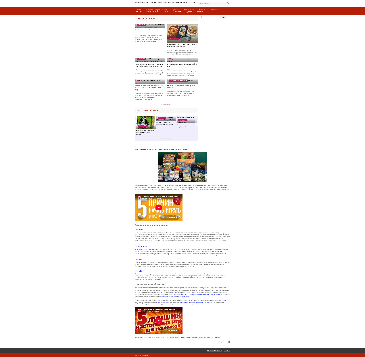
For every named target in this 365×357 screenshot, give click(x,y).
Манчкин (219, 294)
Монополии (218, 251)
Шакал (224, 300)
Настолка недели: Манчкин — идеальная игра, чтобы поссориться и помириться (149, 65)
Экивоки (200, 294)
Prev (136, 122)
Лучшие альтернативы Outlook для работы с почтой (182, 65)
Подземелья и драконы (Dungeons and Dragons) (194, 302)
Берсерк (173, 296)
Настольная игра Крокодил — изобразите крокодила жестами (145, 132)
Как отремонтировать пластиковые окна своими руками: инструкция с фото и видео (149, 88)
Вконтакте (192, 337)
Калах (183, 277)
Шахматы (140, 230)
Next (196, 122)
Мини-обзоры (141, 24)
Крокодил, (213, 294)
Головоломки (214, 10)
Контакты (227, 350)
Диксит (185, 294)
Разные (202, 10)
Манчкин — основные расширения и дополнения (164, 123)
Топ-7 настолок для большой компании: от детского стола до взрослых (150, 31)
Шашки (138, 259)
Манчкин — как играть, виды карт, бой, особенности (185, 126)
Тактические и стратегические (156, 10)
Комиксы (166, 12)
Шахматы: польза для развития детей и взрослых (181, 87)
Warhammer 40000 (163, 302)
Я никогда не (193, 294)
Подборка (188, 12)
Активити (206, 294)
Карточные (175, 10)
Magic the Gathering (183, 296)
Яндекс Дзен (185, 337)
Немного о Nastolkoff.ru (214, 350)
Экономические (152, 12)
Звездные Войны (165, 296)
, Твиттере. (216, 337)
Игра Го (138, 271)
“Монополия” (141, 246)
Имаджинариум (178, 294)
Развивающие (189, 10)
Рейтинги (177, 12)
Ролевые (138, 12)
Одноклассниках (201, 337)
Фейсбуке (210, 337)
